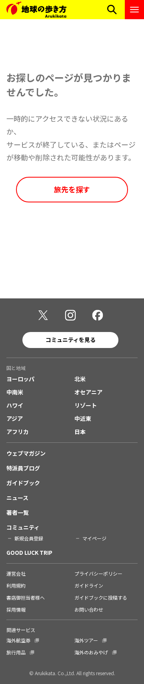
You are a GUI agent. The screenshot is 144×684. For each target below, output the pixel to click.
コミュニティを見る (71, 340)
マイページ (94, 538)
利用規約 (16, 585)
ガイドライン (88, 585)
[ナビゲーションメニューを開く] (134, 9)
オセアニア (88, 392)
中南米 (14, 392)
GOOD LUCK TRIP (29, 552)
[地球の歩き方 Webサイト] (36, 10)
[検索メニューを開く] (112, 9)
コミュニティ (23, 527)
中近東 (82, 418)
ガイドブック (23, 483)
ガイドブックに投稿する (100, 597)
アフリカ (17, 432)
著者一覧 (17, 512)
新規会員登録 (28, 538)
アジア (14, 418)
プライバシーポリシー (98, 573)
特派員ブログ (23, 468)
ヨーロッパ (20, 379)
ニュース (17, 498)
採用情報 (16, 609)
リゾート (85, 405)
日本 (80, 432)
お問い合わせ (88, 609)
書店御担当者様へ (25, 597)
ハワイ (14, 405)
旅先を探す (72, 189)
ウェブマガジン (26, 453)
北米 (80, 379)
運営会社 (16, 573)
